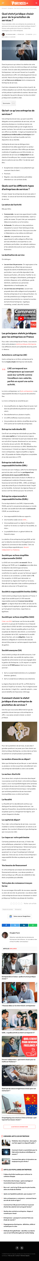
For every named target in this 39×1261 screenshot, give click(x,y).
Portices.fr (4, 8)
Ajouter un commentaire (19, 1127)
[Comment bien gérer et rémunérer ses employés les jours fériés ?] (6, 1161)
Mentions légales (25, 1255)
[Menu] (3, 3)
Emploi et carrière (8, 909)
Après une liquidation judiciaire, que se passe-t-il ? (20, 1194)
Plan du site (11, 1255)
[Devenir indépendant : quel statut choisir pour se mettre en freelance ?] (19, 1046)
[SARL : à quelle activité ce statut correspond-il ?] (19, 1019)
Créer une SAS (7, 621)
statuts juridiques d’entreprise (26, 344)
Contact (17, 1255)
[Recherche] (36, 3)
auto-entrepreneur (26, 391)
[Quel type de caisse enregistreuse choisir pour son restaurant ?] (19, 1075)
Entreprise (10, 8)
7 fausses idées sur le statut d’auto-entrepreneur (18, 1006)
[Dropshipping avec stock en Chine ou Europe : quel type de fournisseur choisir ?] (19, 1104)
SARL (24, 520)
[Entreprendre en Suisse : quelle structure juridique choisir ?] (19, 963)
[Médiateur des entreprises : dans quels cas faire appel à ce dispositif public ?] (6, 1143)
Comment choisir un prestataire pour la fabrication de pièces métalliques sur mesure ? (24, 1152)
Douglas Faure (11, 34)
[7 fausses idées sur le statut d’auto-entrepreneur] (19, 992)
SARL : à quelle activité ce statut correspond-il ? (18, 1033)
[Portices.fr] (19, 3)
